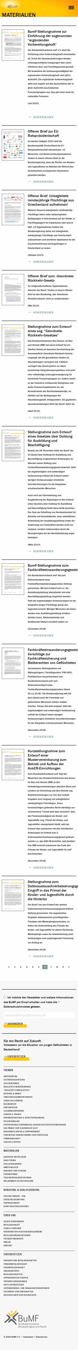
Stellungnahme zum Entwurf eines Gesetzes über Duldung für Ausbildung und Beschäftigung (50, 438)
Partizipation (10, 1107)
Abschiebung (10, 1076)
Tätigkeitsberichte (14, 1238)
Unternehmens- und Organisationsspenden (26, 1288)
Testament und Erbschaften (18, 1291)
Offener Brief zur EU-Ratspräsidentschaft (43, 133)
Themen (8, 1070)
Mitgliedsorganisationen (17, 1235)
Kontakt (8, 1245)
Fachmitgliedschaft (14, 1267)
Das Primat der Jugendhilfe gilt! (21, 1128)
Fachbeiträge (11, 1174)
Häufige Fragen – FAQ (15, 1196)
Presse (7, 1242)
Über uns (10, 1215)
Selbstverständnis (14, 1221)
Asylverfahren (11, 1083)
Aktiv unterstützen (14, 1284)
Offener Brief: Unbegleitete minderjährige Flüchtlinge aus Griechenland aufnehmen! (51, 200)
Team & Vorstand (12, 1228)
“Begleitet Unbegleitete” (17, 1090)
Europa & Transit (12, 1114)
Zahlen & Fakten (12, 1142)
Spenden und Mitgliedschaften (20, 1260)
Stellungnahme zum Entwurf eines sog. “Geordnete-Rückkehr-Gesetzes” (49, 331)
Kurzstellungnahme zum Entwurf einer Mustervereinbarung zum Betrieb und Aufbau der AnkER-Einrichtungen (47, 759)
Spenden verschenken (15, 1281)
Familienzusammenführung (18, 1097)
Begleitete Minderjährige (17, 1086)
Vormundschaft (12, 1138)
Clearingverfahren (14, 1111)
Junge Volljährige (13, 1100)
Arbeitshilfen (11, 1167)
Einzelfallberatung (14, 1199)
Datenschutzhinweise (17, 1006)
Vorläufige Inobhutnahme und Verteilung (26, 1135)
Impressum (28, 1337)
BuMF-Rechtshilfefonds (16, 1206)
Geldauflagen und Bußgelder (20, 1295)
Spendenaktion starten (16, 1277)
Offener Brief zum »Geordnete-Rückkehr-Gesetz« (51, 278)
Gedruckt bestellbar (15, 1157)
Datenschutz (41, 1337)
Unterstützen (16, 1056)
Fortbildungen (11, 1203)
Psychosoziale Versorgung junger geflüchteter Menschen (35, 1124)
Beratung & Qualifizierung (22, 1190)
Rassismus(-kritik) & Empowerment (22, 1131)
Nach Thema (10, 1160)
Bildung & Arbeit (12, 1093)
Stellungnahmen (13, 1164)
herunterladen (43, 117)
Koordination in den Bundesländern (23, 1231)
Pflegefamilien (12, 1121)
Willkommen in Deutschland (18, 1181)
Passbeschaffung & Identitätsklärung (24, 1117)
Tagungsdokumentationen (18, 1177)
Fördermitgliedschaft (15, 1264)
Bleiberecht (10, 1104)
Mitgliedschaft (12, 1225)
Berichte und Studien (15, 1170)
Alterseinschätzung (14, 1079)
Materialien (11, 1150)
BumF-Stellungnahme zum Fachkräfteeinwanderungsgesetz (53, 567)
